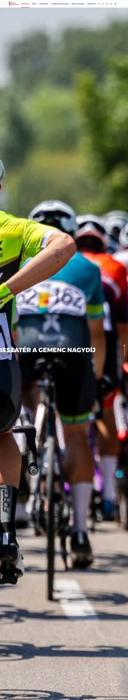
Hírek (34, 4)
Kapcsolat (91, 4)
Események (43, 4)
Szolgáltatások (77, 4)
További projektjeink (60, 4)
